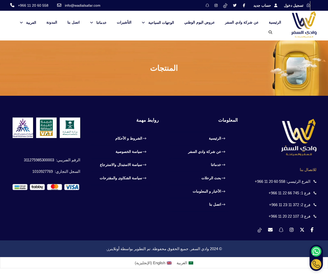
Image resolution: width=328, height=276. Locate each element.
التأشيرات (124, 22)
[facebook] (244, 5)
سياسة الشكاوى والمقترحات (121, 178)
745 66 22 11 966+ (284, 193)
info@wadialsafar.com (82, 5)
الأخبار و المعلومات (207, 191)
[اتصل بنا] (316, 264)
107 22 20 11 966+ (284, 216)
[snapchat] (207, 5)
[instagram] (216, 5)
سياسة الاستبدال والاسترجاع (121, 165)
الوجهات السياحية (161, 22)
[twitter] (235, 5)
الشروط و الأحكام (128, 138)
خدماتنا (101, 22)
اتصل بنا (73, 22)
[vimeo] (225, 5)
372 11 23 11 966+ (284, 205)
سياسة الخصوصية (129, 152)
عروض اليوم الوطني (199, 22)
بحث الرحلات (211, 178)
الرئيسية (275, 22)
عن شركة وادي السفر (242, 22)
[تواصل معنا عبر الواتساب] (316, 251)
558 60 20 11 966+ (270, 181)
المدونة (51, 22)
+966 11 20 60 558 (33, 5)
